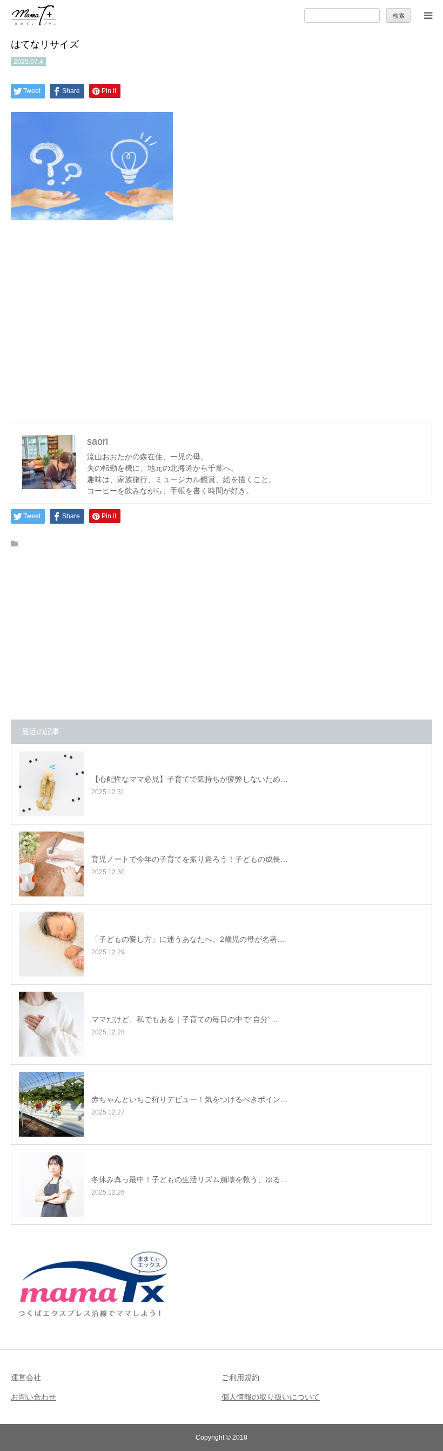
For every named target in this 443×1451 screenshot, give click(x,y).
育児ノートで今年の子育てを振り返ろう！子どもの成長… (189, 859)
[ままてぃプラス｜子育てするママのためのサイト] (34, 15)
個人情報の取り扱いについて (271, 1397)
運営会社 (26, 1377)
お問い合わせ (33, 1397)
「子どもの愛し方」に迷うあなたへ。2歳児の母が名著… (188, 939)
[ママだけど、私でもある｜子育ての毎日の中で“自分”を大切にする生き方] (51, 1024)
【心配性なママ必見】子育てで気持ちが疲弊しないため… (189, 779)
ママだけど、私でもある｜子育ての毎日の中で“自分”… (184, 1019)
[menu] (428, 15)
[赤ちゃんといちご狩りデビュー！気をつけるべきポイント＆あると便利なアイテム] (51, 1104)
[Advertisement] (221, 319)
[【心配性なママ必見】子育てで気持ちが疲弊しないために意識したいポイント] (51, 783)
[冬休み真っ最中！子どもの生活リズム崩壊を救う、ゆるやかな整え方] (51, 1184)
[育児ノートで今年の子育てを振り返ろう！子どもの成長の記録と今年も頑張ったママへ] (51, 864)
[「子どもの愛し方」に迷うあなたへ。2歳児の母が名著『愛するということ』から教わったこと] (51, 944)
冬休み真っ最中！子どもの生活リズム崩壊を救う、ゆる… (189, 1179)
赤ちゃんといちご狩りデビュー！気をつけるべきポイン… (189, 1099)
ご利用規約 (240, 1377)
